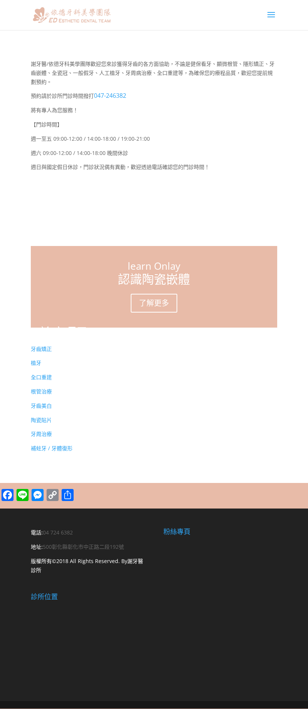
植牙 (36, 362)
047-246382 (110, 95)
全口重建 (41, 377)
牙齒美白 (41, 405)
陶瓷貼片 (41, 420)
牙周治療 (41, 433)
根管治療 (41, 391)
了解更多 (154, 303)
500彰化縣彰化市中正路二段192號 (83, 546)
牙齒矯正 (41, 348)
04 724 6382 (58, 532)
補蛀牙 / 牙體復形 (51, 448)
